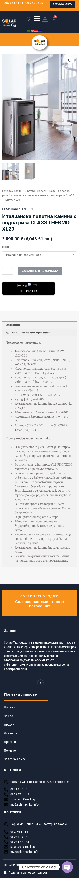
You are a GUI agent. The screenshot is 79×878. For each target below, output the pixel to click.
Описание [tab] (13, 325)
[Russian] (40, 30)
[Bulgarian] (29, 30)
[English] (32, 30)
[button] (37, 18)
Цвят (5, 247)
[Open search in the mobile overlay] (29, 19)
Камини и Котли (24, 190)
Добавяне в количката (40, 270)
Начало (7, 190)
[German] (36, 30)
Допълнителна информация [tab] (28, 332)
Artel (30, 209)
